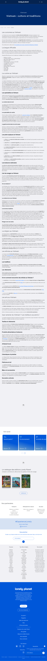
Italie (11, 563)
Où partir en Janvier (39, 549)
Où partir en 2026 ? (39, 571)
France (11, 558)
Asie (5, 27)
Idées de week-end (23, 620)
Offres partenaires (23, 625)
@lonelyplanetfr (24, 526)
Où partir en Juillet (39, 558)
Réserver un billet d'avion (23, 634)
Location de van (14, 512)
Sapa (21, 282)
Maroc (11, 566)
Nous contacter (23, 638)
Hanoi (18, 203)
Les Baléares (24, 574)
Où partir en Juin (39, 556)
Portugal (11, 569)
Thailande (11, 571)
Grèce (11, 559)
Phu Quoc (5, 338)
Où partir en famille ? (39, 570)
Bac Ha (15, 293)
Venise (23, 575)
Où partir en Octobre (39, 562)
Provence (24, 567)
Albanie (11, 549)
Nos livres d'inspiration (23, 610)
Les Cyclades (24, 552)
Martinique (24, 560)
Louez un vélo (14, 513)
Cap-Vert (11, 552)
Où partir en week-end (39, 566)
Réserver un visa (41, 509)
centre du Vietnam (26, 115)
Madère (24, 577)
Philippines (11, 567)
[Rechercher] (39, 2)
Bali (24, 551)
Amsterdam (23, 549)
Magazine (23, 618)
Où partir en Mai (39, 555)
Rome (24, 569)
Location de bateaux (14, 514)
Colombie (11, 555)
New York (24, 563)
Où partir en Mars (39, 552)
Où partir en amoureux (39, 567)
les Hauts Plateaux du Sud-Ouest (26, 286)
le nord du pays (10, 255)
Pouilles (24, 566)
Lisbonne (24, 555)
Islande (11, 562)
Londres (24, 556)
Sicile (24, 571)
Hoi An (30, 87)
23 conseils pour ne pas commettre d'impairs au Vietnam (26, 44)
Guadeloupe (24, 558)
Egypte (11, 556)
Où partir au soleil (40, 569)
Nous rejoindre (23, 636)
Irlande (11, 560)
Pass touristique (41, 510)
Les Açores (23, 573)
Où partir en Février (39, 551)
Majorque (24, 559)
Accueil (2, 27)
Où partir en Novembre (39, 563)
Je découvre (23, 493)
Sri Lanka (11, 570)
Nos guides (23, 606)
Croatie (11, 551)
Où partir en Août (39, 559)
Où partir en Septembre (39, 560)
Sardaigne (24, 570)
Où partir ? (23, 615)
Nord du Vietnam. (28, 88)
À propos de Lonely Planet (23, 629)
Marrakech (24, 562)
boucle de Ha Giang (19, 280)
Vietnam (23, 12)
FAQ (23, 622)
